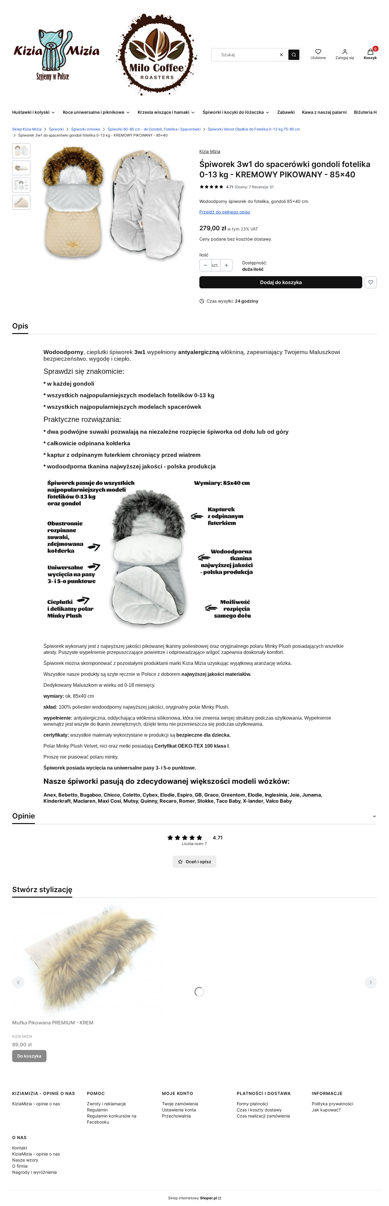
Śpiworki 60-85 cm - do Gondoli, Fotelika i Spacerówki (154, 129)
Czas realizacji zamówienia (263, 1115)
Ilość (203, 254)
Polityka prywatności (332, 1103)
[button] (293, 55)
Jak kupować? (326, 1109)
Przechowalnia (176, 1115)
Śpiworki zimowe (85, 129)
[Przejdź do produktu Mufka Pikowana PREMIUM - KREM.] (88, 960)
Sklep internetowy (192, 1198)
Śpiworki (56, 129)
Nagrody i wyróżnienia (34, 1172)
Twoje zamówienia (180, 1103)
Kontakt (19, 1147)
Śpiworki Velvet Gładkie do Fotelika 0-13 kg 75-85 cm (254, 129)
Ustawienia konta (179, 1109)
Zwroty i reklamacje (106, 1103)
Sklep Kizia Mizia (27, 129)
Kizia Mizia (209, 151)
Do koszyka (29, 1055)
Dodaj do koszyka (281, 282)
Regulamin (97, 1109)
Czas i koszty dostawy (259, 1109)
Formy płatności (252, 1103)
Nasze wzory (25, 1160)
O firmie (20, 1166)
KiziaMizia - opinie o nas (36, 1103)
